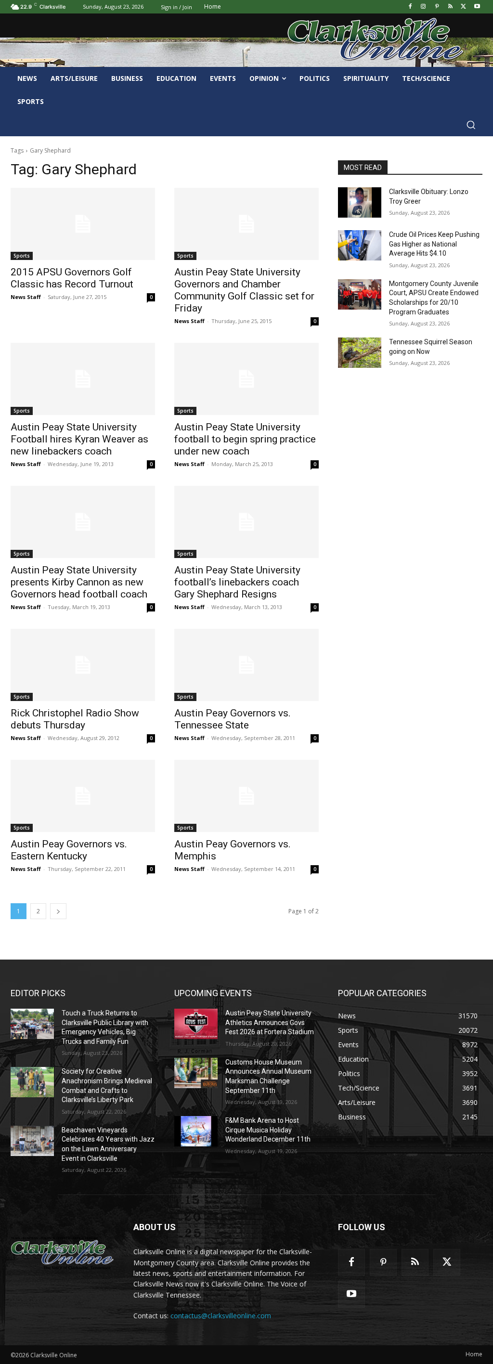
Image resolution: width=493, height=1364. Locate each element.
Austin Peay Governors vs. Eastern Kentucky (69, 850)
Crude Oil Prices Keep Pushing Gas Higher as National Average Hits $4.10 (434, 244)
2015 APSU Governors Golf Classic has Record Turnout (72, 278)
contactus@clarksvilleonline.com (220, 1315)
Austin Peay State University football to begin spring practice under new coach (245, 439)
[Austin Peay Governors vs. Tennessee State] (246, 665)
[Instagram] (423, 7)
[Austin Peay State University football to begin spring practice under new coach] (246, 379)
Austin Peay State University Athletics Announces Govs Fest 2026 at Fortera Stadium (269, 1022)
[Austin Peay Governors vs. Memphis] (246, 796)
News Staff (26, 296)
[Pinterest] (436, 7)
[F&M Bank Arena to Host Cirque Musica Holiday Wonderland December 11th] (196, 1131)
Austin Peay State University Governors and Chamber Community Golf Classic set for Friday (244, 290)
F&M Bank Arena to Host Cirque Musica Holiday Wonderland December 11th (268, 1130)
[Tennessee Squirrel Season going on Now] (359, 353)
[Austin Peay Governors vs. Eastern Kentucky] (83, 796)
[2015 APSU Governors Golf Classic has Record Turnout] (83, 224)
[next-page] (58, 911)
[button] (470, 124)
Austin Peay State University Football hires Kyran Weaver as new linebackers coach (79, 439)
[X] (463, 7)
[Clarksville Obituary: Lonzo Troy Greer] (359, 202)
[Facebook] (409, 7)
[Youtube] (476, 7)
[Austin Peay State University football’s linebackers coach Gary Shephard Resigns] (246, 522)
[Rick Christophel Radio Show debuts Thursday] (83, 665)
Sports (21, 255)
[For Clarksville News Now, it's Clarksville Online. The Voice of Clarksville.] (62, 1253)
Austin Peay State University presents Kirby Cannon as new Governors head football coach (79, 582)
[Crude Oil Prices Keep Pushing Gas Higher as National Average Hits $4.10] (359, 245)
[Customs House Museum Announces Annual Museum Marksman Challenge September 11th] (196, 1073)
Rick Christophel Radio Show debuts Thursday (75, 719)
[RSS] (450, 7)
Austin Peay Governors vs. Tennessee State (232, 719)
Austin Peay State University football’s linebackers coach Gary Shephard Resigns (237, 582)
